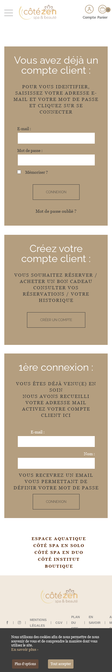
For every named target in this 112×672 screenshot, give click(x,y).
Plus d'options (25, 664)
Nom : (89, 454)
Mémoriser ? (36, 172)
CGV (58, 622)
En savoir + (95, 622)
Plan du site (75, 622)
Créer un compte (56, 320)
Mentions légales (38, 622)
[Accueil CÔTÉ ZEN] (36, 12)
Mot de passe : (30, 150)
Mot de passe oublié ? (56, 211)
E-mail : (24, 128)
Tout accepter (61, 664)
